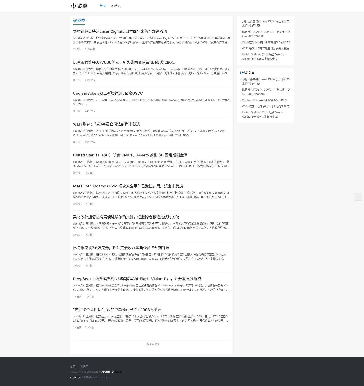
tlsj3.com (75, 377)
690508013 (100, 377)
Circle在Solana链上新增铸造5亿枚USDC (108, 93)
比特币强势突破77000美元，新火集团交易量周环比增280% (124, 62)
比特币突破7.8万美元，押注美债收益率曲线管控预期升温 (121, 248)
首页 (102, 6)
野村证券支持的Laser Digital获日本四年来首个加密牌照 (120, 31)
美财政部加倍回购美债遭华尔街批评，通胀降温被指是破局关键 (126, 217)
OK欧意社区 (107, 372)
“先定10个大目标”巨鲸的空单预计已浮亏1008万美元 (117, 309)
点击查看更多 (152, 343)
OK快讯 (115, 6)
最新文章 (79, 20)
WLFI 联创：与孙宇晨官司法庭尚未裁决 (106, 124)
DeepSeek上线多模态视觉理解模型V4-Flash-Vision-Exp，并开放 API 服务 (137, 279)
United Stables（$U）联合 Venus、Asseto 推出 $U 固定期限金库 (130, 155)
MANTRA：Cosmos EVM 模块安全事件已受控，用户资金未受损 (128, 186)
